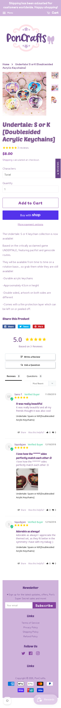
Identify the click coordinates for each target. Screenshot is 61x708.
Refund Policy (30, 636)
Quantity (8, 183)
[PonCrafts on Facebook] (31, 654)
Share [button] (23, 432)
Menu (10, 12)
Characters (9, 168)
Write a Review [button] (32, 356)
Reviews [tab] (11, 376)
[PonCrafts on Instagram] (38, 654)
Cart (54, 12)
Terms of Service (30, 622)
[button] (48, 432)
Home (6, 64)
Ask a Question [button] (32, 364)
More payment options (30, 224)
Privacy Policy (30, 627)
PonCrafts (40, 678)
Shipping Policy (30, 631)
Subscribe (44, 605)
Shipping (7, 159)
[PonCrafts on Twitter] (23, 654)
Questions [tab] (32, 376)
